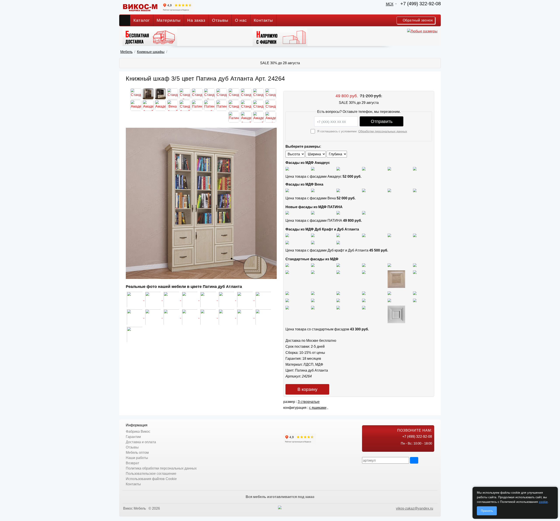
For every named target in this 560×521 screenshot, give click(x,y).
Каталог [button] (141, 20)
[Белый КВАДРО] (364, 307)
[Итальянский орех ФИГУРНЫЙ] (287, 293)
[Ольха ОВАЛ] (313, 300)
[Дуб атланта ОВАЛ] (338, 242)
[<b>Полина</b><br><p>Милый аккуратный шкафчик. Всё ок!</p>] (190, 317)
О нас (241, 20)
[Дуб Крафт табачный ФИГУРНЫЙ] (287, 235)
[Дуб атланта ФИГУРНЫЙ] (287, 242)
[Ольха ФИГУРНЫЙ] (338, 300)
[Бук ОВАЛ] (338, 272)
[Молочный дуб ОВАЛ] (414, 300)
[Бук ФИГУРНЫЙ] (287, 272)
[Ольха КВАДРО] (287, 300)
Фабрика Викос (138, 431)
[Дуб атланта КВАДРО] (313, 242)
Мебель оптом (137, 452)
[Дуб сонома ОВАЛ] (396, 279)
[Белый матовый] (313, 168)
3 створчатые (309, 402)
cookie (543, 501)
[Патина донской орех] (364, 212)
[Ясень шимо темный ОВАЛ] (389, 265)
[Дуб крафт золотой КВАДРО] (389, 235)
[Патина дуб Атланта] (287, 212)
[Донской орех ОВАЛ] (389, 293)
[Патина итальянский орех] (338, 212)
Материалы (169, 20)
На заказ (196, 20)
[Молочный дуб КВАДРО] (389, 300)
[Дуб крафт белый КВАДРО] (338, 235)
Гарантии (133, 437)
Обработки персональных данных (382, 131)
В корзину (307, 389)
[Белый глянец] (287, 168)
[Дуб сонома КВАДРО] (364, 272)
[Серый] (389, 168)
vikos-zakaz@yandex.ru (414, 508)
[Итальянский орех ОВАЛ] (338, 293)
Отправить (381, 121)
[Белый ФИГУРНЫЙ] (396, 314)
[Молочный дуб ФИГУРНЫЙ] (364, 300)
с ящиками (317, 407)
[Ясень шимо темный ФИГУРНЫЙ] (414, 265)
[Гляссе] (338, 168)
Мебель (126, 52)
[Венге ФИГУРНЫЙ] (287, 307)
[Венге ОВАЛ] (338, 307)
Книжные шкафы (150, 52)
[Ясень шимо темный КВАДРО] (364, 265)
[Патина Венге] (313, 212)
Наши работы (137, 458)
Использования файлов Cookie (151, 479)
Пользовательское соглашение (151, 473)
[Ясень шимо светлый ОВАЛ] (313, 265)
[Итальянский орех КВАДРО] (313, 293)
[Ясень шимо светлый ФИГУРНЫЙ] (338, 265)
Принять (487, 510)
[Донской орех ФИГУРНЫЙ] (414, 293)
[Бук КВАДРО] (313, 272)
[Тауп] (414, 168)
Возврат (132, 463)
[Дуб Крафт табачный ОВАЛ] (313, 235)
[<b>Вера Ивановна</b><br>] (263, 317)
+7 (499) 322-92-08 (420, 3)
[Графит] (364, 168)
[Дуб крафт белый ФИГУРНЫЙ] (364, 235)
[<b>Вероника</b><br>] (134, 334)
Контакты (263, 20)
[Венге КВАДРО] (313, 307)
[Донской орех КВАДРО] (364, 293)
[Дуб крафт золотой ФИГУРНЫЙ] (414, 235)
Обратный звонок (417, 20)
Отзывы (220, 20)
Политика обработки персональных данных (161, 468)
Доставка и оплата (141, 442)
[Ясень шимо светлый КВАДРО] (287, 265)
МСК (389, 4)
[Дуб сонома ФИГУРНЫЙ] (414, 272)
